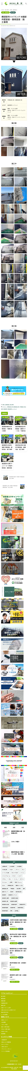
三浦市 (10, 882)
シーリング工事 (5, 872)
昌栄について (4, 1020)
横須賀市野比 (20, 907)
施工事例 (12, 404)
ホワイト (22, 879)
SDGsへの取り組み (5, 1029)
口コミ (3, 885)
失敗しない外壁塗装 (6, 1042)
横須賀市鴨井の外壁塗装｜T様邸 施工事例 (7, 429)
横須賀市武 (12, 907)
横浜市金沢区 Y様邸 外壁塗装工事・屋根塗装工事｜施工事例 (18, 936)
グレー (23, 869)
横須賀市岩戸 (14, 904)
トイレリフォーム (6, 876)
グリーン (17, 869)
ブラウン (4, 879)
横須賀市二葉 (5, 901)
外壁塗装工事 (10, 406)
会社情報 (3, 1022)
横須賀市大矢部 (5, 904)
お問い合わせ (4, 1046)
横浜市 (11, 891)
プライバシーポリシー (6, 1049)
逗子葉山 (17, 910)
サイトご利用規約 (5, 1051)
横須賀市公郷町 (13, 901)
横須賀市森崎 (5, 907)
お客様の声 (4, 866)
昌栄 (24, 888)
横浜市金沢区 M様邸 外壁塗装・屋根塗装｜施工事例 (20, 447)
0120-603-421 (14, 1061)
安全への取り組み (5, 1027)
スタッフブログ (14, 872)
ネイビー (4, 406)
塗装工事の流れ (4, 1012)
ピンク (20, 876)
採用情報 (3, 1033)
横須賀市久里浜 (14, 898)
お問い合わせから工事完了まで (8, 1010)
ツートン (22, 872)
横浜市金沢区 (19, 891)
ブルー (9, 879)
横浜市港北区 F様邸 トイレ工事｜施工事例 (18, 853)
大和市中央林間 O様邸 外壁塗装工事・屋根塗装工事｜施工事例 (18, 922)
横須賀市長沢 (5, 910)
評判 (11, 910)
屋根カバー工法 (19, 885)
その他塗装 (19, 866)
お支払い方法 (4, 1031)
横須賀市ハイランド (12, 409)
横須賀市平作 (22, 904)
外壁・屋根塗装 (5, 404)
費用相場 (3, 998)
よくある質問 (4, 1014)
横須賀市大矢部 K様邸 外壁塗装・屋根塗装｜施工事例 (7, 447)
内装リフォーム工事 (6, 1007)
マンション (4, 882)
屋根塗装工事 (16, 406)
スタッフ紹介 (15, 842)
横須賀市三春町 (5, 898)
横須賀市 (5, 409)
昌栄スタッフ (5, 891)
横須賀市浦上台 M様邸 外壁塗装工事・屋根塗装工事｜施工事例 (18, 951)
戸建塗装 (22, 406)
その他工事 (4, 869)
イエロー (11, 869)
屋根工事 (3, 1005)
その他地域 (11, 866)
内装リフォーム (18, 882)
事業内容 (3, 1001)
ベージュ (16, 879)
